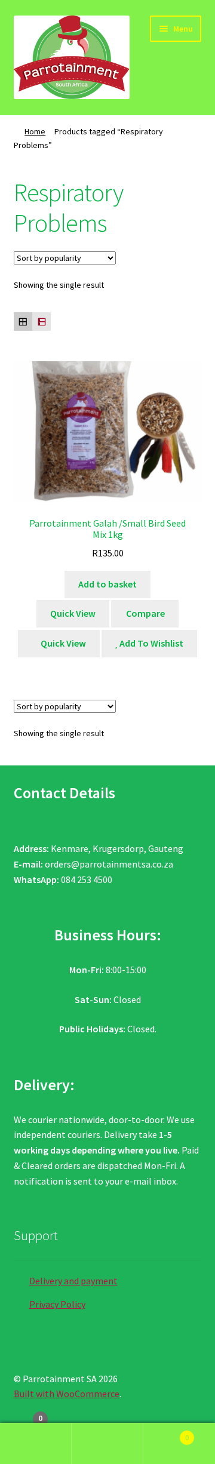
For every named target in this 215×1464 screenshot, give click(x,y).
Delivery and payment (73, 1281)
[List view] (41, 321)
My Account (36, 1443)
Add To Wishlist (150, 643)
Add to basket (107, 584)
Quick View (73, 613)
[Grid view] (23, 321)
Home (34, 131)
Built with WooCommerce (66, 1394)
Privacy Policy (57, 1304)
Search (107, 1443)
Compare (144, 613)
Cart (166, 1433)
